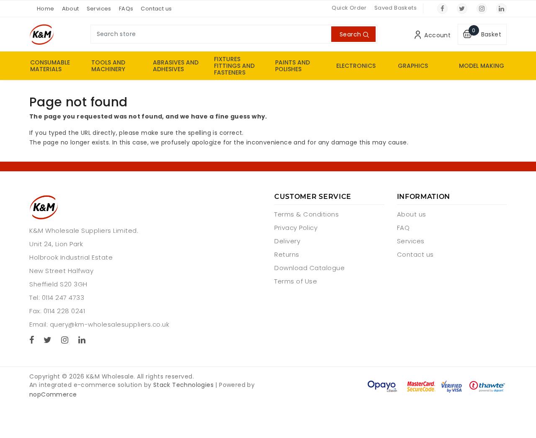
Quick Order (349, 8)
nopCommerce (53, 394)
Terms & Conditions (306, 214)
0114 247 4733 (63, 297)
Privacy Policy (295, 227)
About (70, 9)
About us (411, 214)
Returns (286, 254)
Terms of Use (295, 281)
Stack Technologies (183, 385)
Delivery (287, 241)
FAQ (403, 227)
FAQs (126, 9)
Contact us (156, 9)
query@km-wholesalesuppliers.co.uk (110, 324)
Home (45, 9)
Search (350, 34)
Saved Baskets (395, 8)
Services (99, 9)
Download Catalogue (309, 267)
